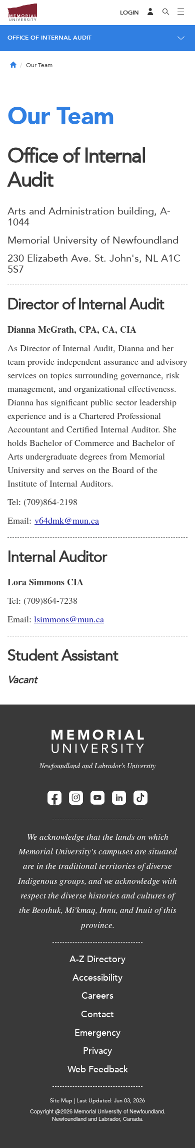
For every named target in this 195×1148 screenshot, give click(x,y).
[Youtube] (97, 798)
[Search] (166, 13)
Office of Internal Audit (50, 37)
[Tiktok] (141, 798)
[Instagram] (76, 798)
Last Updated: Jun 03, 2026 (110, 1100)
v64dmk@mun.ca (66, 520)
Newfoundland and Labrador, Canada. (98, 1118)
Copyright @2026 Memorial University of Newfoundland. (98, 1111)
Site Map (61, 1100)
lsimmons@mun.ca (69, 619)
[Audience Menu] (150, 13)
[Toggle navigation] (181, 12)
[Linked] (119, 798)
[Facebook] (55, 798)
